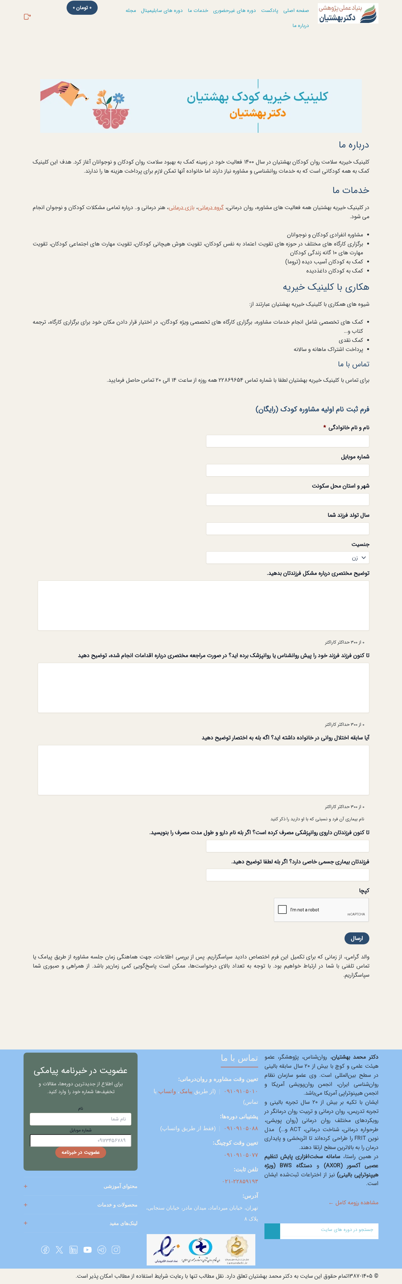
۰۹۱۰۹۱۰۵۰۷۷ (241, 1155)
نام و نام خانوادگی (346, 427)
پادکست (269, 10)
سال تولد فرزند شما (348, 515)
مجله (131, 10)
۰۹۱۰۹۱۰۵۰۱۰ (241, 1091)
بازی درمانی (181, 207)
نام (80, 1108)
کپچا (364, 890)
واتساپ (167, 1091)
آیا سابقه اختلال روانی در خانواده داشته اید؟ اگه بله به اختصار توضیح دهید (285, 738)
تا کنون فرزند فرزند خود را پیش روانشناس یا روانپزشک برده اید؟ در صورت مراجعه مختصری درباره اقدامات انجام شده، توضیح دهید (223, 655)
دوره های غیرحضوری (234, 10)
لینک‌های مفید (124, 1223)
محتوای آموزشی (121, 1186)
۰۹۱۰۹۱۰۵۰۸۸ (241, 1128)
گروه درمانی (211, 207)
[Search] (272, 1231)
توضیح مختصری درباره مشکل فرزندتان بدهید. (318, 573)
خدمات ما (198, 10)
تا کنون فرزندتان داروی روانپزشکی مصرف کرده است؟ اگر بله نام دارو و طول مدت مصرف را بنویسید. (259, 832)
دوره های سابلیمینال (162, 10)
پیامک (186, 1091)
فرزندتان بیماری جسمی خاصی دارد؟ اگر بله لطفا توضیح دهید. (300, 862)
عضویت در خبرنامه (81, 1152)
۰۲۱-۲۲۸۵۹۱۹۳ (240, 1181)
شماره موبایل (355, 457)
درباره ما (300, 26)
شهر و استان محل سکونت (340, 486)
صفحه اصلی (296, 10)
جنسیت (360, 544)
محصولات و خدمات (117, 1204)
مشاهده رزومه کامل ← (353, 1202)
